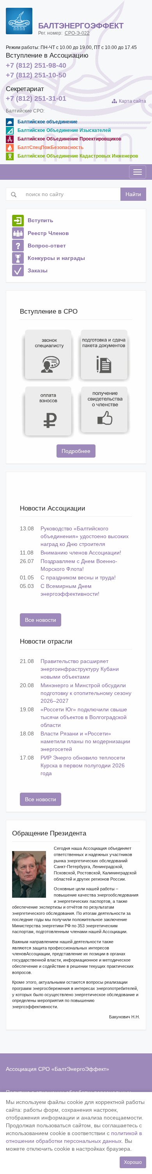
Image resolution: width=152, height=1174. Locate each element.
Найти (133, 194)
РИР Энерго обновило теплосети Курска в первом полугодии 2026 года (83, 765)
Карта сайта (131, 101)
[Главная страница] (19, 21)
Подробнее (76, 451)
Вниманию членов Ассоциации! (81, 552)
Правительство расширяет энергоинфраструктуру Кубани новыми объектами (80, 669)
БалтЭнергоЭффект (80, 1069)
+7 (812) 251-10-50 (36, 75)
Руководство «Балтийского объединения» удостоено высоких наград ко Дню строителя (85, 536)
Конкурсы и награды (56, 258)
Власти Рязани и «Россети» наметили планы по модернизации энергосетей (85, 741)
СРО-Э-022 (77, 33)
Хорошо (133, 1162)
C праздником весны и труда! (78, 577)
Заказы (38, 270)
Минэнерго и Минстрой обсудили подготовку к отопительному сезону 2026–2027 (86, 693)
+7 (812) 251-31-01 (36, 98)
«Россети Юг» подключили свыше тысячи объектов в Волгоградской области (84, 717)
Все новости (40, 620)
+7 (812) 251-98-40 (36, 65)
